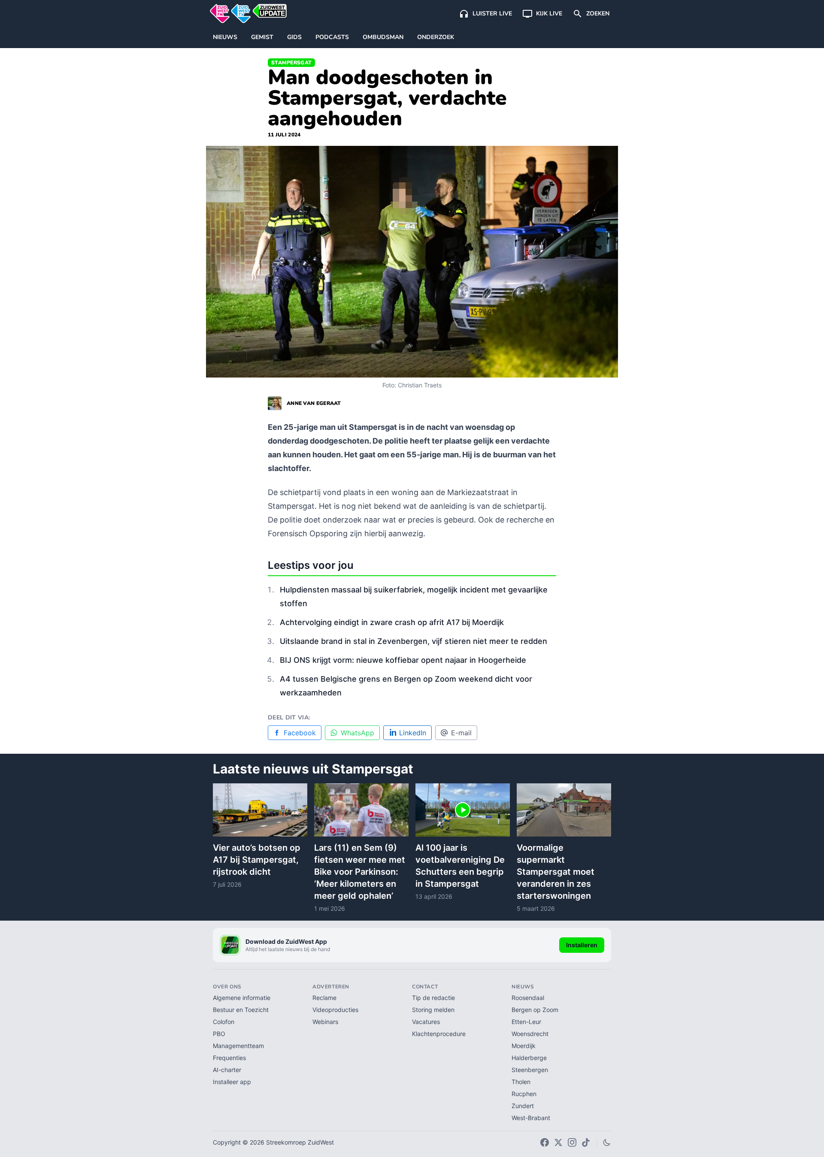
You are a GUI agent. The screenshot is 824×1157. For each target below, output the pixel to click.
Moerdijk (524, 1045)
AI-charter (227, 1069)
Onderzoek (435, 37)
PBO (219, 1033)
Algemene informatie (241, 997)
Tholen (521, 1081)
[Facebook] (544, 1142)
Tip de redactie (433, 997)
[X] (558, 1142)
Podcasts (332, 37)
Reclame (324, 997)
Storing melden (433, 1009)
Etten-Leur (526, 1021)
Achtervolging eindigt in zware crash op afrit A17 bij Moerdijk (392, 622)
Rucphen (524, 1093)
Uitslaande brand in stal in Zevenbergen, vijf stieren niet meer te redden (413, 641)
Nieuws (225, 37)
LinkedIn (412, 732)
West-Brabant (531, 1117)
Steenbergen (530, 1069)
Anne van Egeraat (314, 403)
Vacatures (426, 1021)
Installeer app (232, 1081)
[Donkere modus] (607, 1142)
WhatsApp (357, 732)
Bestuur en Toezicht (241, 1009)
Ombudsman (383, 37)
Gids (294, 37)
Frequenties (229, 1057)
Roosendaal (528, 997)
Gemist (262, 37)
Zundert (523, 1105)
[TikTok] (586, 1142)
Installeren (581, 945)
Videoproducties (335, 1009)
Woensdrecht (530, 1033)
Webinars (325, 1021)
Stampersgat (291, 62)
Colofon (223, 1021)
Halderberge (529, 1057)
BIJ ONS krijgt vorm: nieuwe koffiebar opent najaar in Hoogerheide (403, 660)
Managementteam (238, 1045)
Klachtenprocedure (439, 1033)
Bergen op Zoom (535, 1009)
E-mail (461, 732)
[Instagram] (572, 1142)
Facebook (300, 732)
